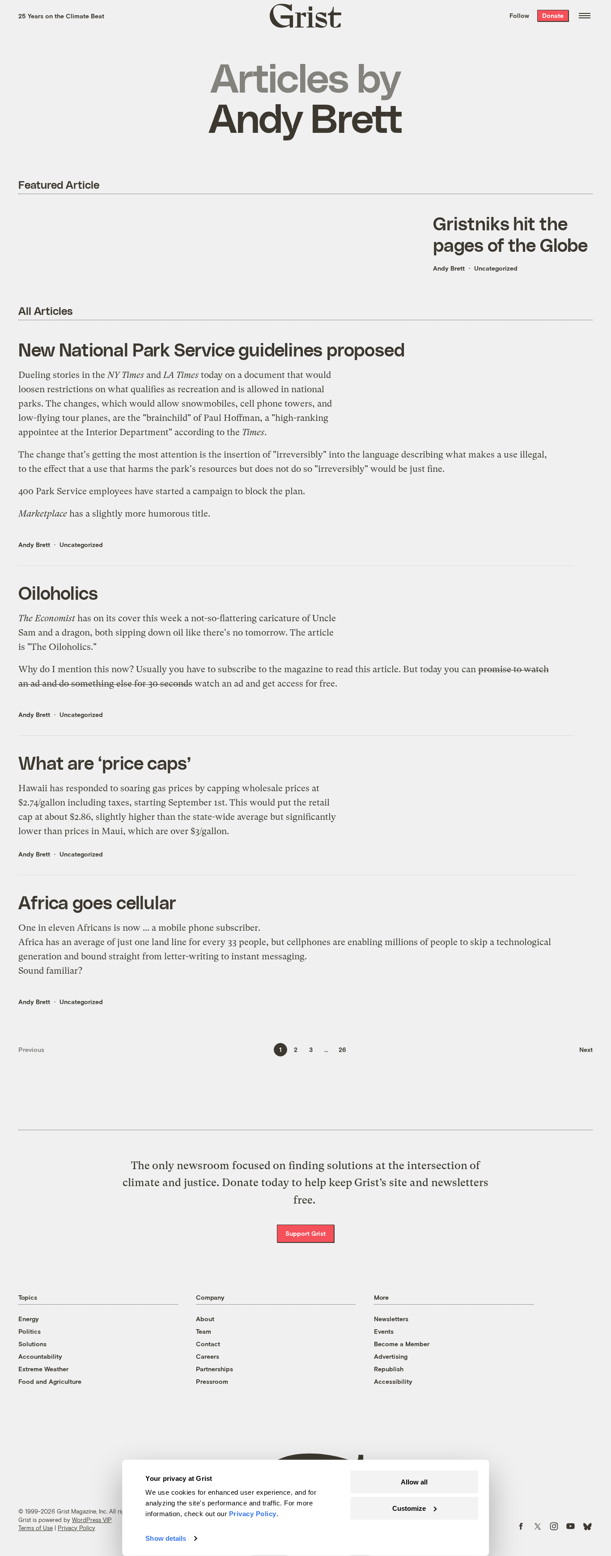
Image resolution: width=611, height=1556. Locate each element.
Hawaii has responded (63, 788)
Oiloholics (58, 592)
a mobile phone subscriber (205, 928)
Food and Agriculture (49, 1381)
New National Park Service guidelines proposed (211, 349)
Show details (165, 1538)
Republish (388, 1369)
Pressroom (212, 1381)
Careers (207, 1356)
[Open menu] (585, 16)
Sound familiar (48, 971)
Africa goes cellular (97, 902)
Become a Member (401, 1344)
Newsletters (391, 1319)
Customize (409, 1508)
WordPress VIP (91, 1519)
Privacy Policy (76, 1527)
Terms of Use (35, 1527)
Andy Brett (449, 268)
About (205, 1319)
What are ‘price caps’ (104, 762)
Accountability (40, 1356)
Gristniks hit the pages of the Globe (510, 233)
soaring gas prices (156, 788)
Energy (28, 1319)
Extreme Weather (43, 1369)
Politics (29, 1331)
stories (66, 375)
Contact (208, 1344)
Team (203, 1331)
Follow (519, 15)
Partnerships (214, 1369)
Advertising (390, 1356)
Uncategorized (496, 268)
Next (586, 1049)
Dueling (34, 375)
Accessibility (393, 1381)
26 (342, 1049)
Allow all (414, 1482)
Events (384, 1331)
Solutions (32, 1344)
